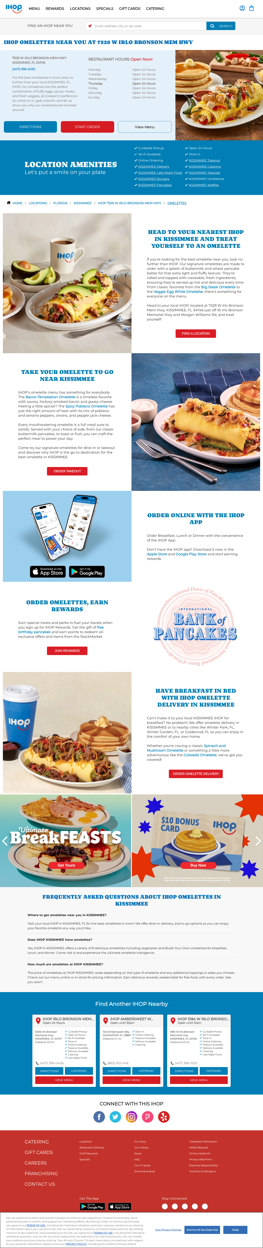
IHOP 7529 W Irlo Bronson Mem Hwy (130, 203)
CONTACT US (40, 1184)
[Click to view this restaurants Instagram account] (131, 1116)
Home (18, 203)
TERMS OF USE (36, 1225)
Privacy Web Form (200, 1159)
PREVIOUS (5, 841)
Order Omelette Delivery (196, 774)
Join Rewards (67, 651)
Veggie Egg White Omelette (178, 292)
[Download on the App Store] (48, 571)
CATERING (155, 9)
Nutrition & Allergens (202, 1171)
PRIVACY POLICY (76, 1244)
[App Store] (119, 1206)
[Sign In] (242, 8)
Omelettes (177, 203)
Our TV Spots (142, 1165)
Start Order (87, 127)
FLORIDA (60, 203)
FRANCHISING (41, 1173)
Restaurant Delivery (92, 1147)
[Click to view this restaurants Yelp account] (164, 1116)
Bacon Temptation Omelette (50, 397)
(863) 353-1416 (117, 1063)
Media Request (198, 1147)
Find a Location (196, 333)
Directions (30, 127)
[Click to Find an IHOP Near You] (89, 26)
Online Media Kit (199, 1153)
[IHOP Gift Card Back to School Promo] (197, 840)
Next (258, 841)
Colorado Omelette (200, 755)
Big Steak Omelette (218, 287)
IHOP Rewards (89, 1153)
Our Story (140, 1141)
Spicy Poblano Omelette (86, 406)
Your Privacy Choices (168, 1229)
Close (235, 1229)
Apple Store (157, 554)
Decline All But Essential (202, 1229)
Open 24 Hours (54, 1023)
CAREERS (36, 1163)
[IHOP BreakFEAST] (65, 840)
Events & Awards (144, 1171)
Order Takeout (67, 471)
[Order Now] (251, 8)
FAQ (137, 1159)
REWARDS (55, 9)
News (137, 1153)
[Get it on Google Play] (87, 571)
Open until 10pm (122, 1023)
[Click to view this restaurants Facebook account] (99, 1116)
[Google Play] (92, 1206)
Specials (85, 1159)
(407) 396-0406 (52, 1063)
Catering (79, 1071)
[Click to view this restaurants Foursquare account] (147, 1116)
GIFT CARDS (129, 9)
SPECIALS (104, 9)
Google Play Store (191, 554)
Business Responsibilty (203, 1165)
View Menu (145, 127)
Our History (141, 1147)
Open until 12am (189, 1023)
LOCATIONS (80, 9)
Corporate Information (203, 1141)
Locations (38, 203)
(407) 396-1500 (186, 1063)
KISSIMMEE (83, 203)
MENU (34, 9)
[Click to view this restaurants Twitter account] (115, 1116)
